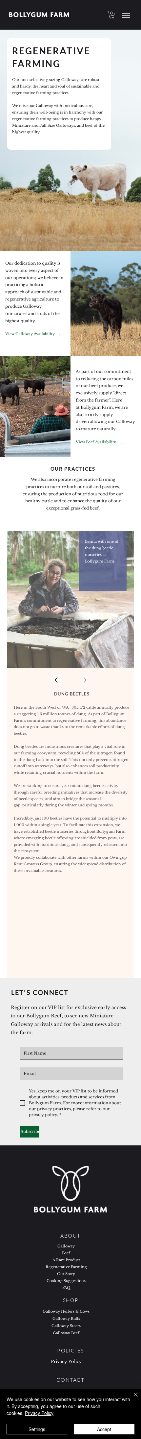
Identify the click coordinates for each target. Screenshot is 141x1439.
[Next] (84, 680)
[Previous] (57, 680)
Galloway (66, 1246)
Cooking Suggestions (66, 1281)
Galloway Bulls (66, 1318)
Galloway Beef (66, 1333)
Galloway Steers (66, 1325)
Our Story (66, 1274)
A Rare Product (66, 1260)
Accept (104, 1429)
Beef (66, 1253)
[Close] (132, 1398)
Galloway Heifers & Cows (66, 1311)
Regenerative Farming (66, 1267)
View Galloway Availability (30, 334)
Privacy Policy (66, 1361)
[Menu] (126, 15)
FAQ (66, 1288)
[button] (112, 15)
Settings (37, 1429)
